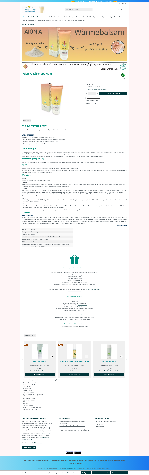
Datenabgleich (100, 426)
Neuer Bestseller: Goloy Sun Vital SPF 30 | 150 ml (74, 430)
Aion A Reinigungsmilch (109, 361)
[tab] (27, 120)
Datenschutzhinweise (42, 460)
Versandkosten (69, 468)
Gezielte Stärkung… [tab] (30, 335)
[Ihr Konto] (122, 9)
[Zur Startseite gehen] (33, 9)
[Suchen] (94, 9)
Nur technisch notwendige (101, 473)
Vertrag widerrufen (29, 447)
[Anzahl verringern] (86, 93)
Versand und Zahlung (71, 460)
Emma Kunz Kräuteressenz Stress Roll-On (74, 361)
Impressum (27, 460)
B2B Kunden (99, 424)
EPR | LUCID (72, 463)
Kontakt (79, 463)
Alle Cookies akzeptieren (119, 473)
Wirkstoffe (55, 130)
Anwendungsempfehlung (40, 130)
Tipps (49, 130)
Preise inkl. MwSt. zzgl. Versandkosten (96, 89)
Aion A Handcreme (39, 361)
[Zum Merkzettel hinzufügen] (51, 356)
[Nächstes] (127, 358)
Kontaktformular (37, 443)
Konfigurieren (86, 473)
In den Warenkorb (112, 93)
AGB (33, 460)
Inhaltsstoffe (62, 130)
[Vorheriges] (22, 358)
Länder (81, 460)
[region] (52, 99)
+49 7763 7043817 (46, 433)
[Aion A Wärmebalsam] (52, 99)
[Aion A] (123, 76)
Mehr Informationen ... (72, 473)
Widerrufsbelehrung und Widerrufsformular (111, 460)
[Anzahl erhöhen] (97, 93)
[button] (74, 259)
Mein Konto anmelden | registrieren (106, 421)
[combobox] (79, 9)
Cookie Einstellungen (57, 460)
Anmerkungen (27, 130)
